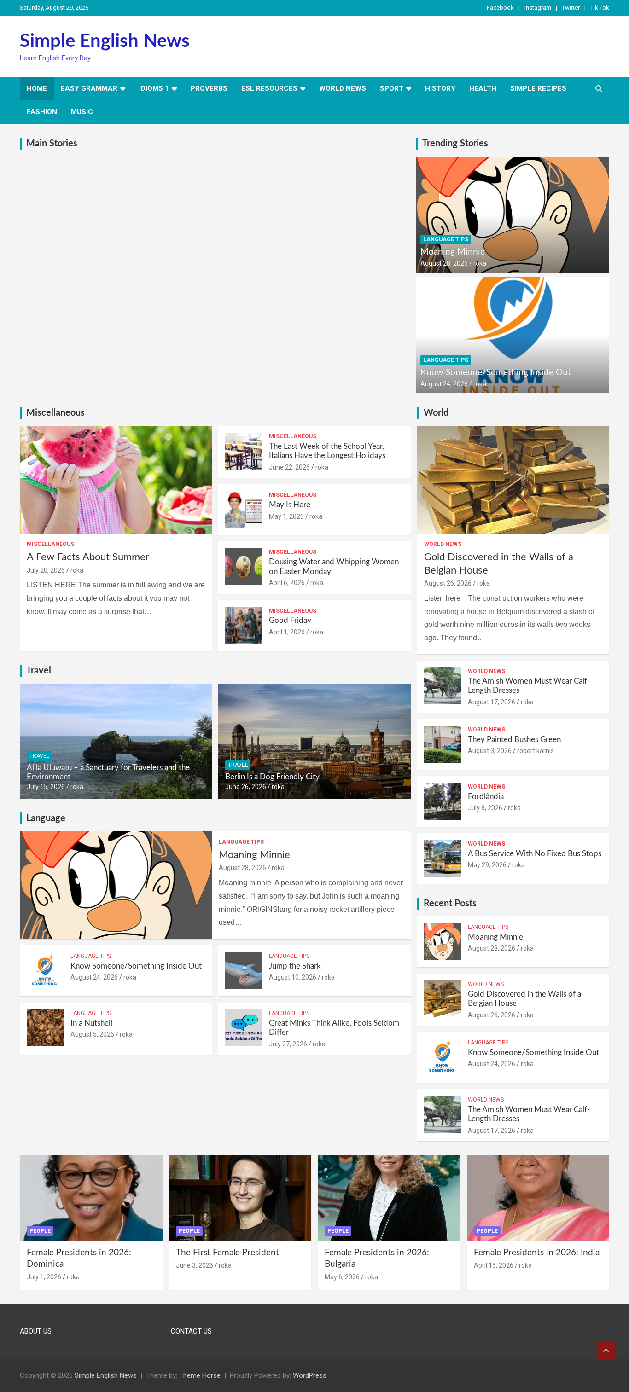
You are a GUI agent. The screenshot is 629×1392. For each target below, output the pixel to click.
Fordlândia (486, 796)
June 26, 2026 (245, 786)
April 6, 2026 (287, 582)
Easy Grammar (89, 88)
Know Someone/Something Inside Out (495, 372)
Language (45, 818)
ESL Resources (269, 88)
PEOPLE (40, 1231)
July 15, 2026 (46, 786)
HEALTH (482, 88)
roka (479, 263)
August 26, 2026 (448, 583)
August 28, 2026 (444, 263)
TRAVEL (39, 756)
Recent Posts (450, 903)
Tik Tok (599, 7)
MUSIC (82, 112)
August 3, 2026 (490, 750)
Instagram (537, 7)
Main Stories (51, 143)
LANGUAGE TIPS (445, 239)
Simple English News (105, 41)
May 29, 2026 (487, 865)
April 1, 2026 (287, 632)
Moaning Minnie (452, 252)
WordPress (309, 1375)
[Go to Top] (606, 1350)
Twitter (571, 7)
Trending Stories (455, 143)
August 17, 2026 (491, 702)
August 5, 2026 (92, 1034)
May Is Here (289, 505)
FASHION (42, 112)
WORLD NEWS (342, 88)
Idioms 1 (154, 88)
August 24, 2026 (444, 384)
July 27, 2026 (288, 1044)
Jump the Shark (295, 966)
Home (37, 88)
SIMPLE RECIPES (538, 88)
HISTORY (440, 88)
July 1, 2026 (44, 1277)
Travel (38, 670)
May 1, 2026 (286, 516)
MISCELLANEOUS (50, 544)
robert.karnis (535, 750)
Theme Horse (200, 1375)
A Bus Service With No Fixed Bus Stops (534, 854)
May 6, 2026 (342, 1277)
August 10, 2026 (292, 977)
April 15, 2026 (493, 1265)
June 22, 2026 (289, 467)
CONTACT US (191, 1331)
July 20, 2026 (46, 570)
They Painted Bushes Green (514, 739)
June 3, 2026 (194, 1265)
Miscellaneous (55, 413)
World (436, 413)
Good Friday (290, 620)
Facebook (500, 7)
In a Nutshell (91, 1023)
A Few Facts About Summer (88, 557)
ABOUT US (36, 1331)
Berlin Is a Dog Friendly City (272, 777)
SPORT (391, 88)
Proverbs (209, 88)
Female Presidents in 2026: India (537, 1252)
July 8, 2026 (485, 808)
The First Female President (227, 1252)
